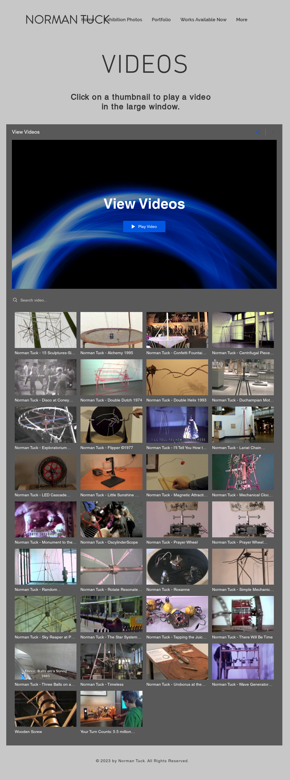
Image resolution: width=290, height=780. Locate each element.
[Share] (258, 132)
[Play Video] (45, 333)
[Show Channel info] (271, 132)
